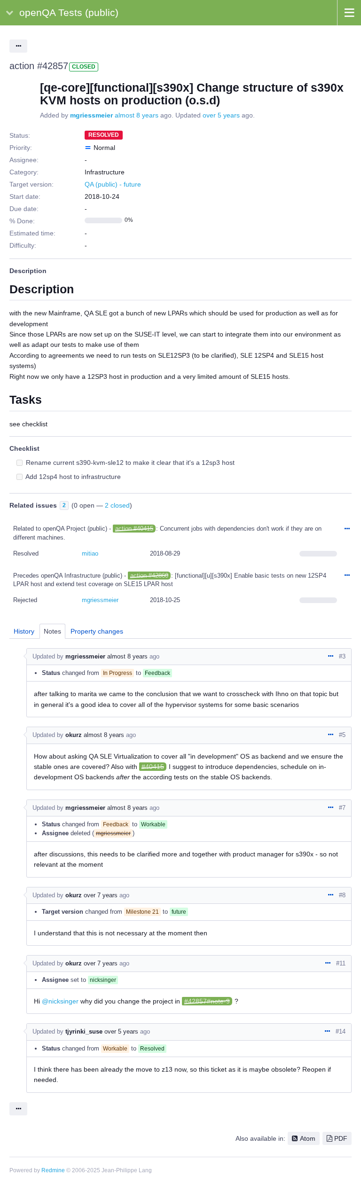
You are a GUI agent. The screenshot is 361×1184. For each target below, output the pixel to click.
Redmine (53, 1170)
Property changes (97, 631)
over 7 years (101, 895)
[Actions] (347, 529)
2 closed (117, 505)
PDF (340, 1138)
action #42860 (149, 575)
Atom (307, 1138)
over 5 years (221, 115)
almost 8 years (136, 115)
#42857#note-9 (207, 1001)
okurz (73, 734)
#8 (342, 895)
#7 (342, 807)
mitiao (90, 553)
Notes (52, 631)
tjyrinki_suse (83, 1031)
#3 (342, 656)
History (24, 631)
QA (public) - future (113, 184)
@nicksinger (60, 1001)
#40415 (152, 766)
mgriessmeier (91, 115)
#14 (340, 1031)
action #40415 (134, 528)
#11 (340, 963)
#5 (342, 734)
